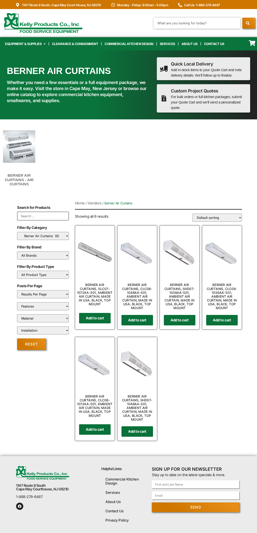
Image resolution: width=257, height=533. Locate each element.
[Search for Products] (43, 216)
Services (167, 44)
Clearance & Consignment (75, 44)
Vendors (95, 203)
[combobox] (197, 23)
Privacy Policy (116, 520)
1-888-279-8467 (29, 497)
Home (80, 203)
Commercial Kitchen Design (129, 44)
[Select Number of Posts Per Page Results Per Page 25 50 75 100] (43, 294)
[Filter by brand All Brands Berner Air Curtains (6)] (43, 255)
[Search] (248, 23)
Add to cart (95, 318)
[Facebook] (19, 506)
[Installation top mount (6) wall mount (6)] (43, 330)
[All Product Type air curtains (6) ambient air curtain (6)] (43, 275)
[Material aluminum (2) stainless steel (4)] (43, 318)
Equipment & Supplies (23, 44)
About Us (190, 44)
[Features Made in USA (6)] (43, 306)
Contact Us (214, 44)
